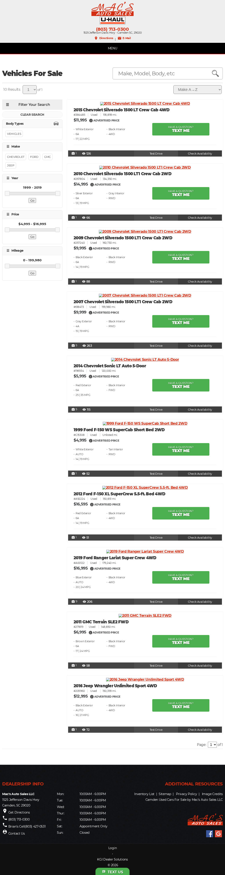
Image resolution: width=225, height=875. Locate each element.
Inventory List (144, 794)
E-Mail (124, 38)
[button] (91, 120)
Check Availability (200, 153)
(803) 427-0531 (35, 826)
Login (112, 848)
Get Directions (19, 812)
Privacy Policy (186, 794)
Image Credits (212, 794)
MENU (112, 48)
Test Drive (156, 153)
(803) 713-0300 (112, 29)
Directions (103, 38)
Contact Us (16, 833)
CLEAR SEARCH (32, 115)
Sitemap (165, 794)
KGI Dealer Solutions (112, 859)
